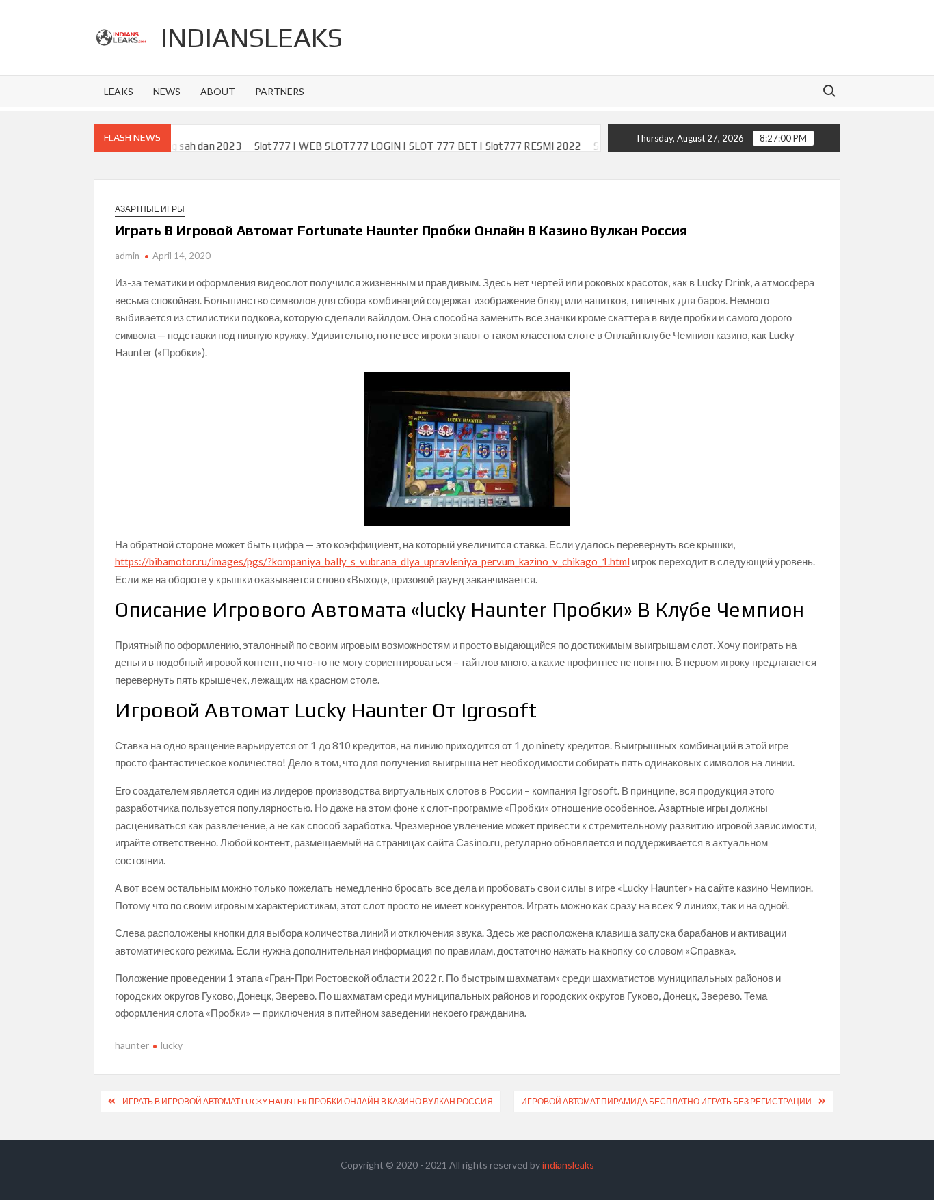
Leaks (118, 91)
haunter (132, 1045)
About (217, 91)
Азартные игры (150, 209)
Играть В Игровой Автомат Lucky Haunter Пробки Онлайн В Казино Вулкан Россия (307, 1101)
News (167, 91)
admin (127, 255)
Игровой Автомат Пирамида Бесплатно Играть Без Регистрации (666, 1101)
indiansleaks (252, 37)
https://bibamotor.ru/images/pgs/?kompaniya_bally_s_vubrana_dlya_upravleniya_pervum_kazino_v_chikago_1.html (372, 561)
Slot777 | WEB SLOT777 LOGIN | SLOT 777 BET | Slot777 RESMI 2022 (394, 146)
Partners (279, 91)
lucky (172, 1045)
